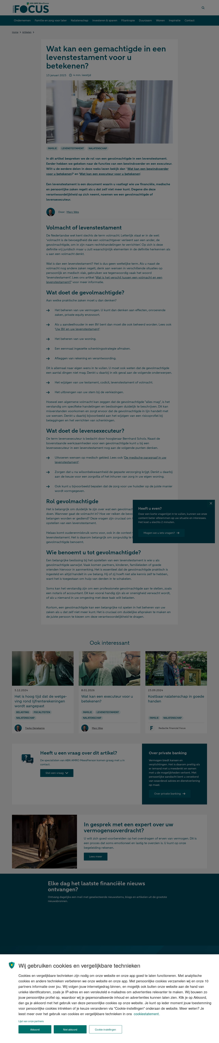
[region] (109, 998)
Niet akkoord (70, 1029)
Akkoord (35, 1029)
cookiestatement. (147, 1013)
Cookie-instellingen (105, 1029)
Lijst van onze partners (31, 1021)
